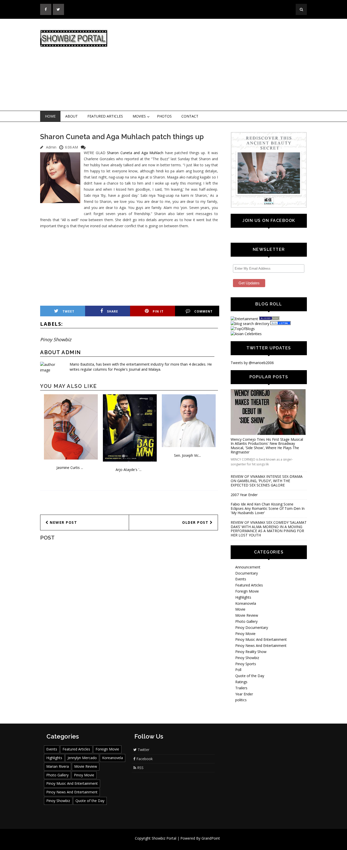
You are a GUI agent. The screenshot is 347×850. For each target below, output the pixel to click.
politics (241, 699)
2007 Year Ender (244, 494)
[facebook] (45, 9)
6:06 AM (71, 147)
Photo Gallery (246, 621)
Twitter (143, 749)
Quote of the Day (249, 675)
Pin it (158, 311)
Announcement (247, 567)
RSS (140, 767)
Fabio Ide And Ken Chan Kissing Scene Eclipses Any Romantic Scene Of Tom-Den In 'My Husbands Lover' (268, 508)
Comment (203, 311)
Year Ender (244, 694)
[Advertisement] (215, 65)
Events (240, 579)
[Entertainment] (244, 318)
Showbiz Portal (164, 838)
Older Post (196, 522)
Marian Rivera (57, 766)
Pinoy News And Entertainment (261, 645)
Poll (238, 669)
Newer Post (63, 522)
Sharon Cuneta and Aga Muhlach (135, 152)
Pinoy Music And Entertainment (261, 639)
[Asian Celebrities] (246, 333)
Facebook (144, 758)
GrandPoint (210, 838)
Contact (189, 116)
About (71, 116)
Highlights (243, 597)
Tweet (68, 311)
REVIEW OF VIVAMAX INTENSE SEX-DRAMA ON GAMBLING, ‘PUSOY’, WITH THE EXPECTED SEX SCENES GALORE (267, 480)
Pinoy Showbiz (55, 339)
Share (112, 311)
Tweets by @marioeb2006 (252, 362)
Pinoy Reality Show (250, 651)
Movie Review (246, 615)
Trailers (241, 687)
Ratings (241, 681)
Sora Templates (189, 843)
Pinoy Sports (245, 663)
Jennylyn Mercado (82, 757)
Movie (240, 609)
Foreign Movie (247, 591)
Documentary (246, 573)
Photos (164, 116)
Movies (139, 116)
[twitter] (58, 9)
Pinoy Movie (245, 633)
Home (50, 116)
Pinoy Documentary (251, 627)
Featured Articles (105, 116)
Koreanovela (245, 603)
